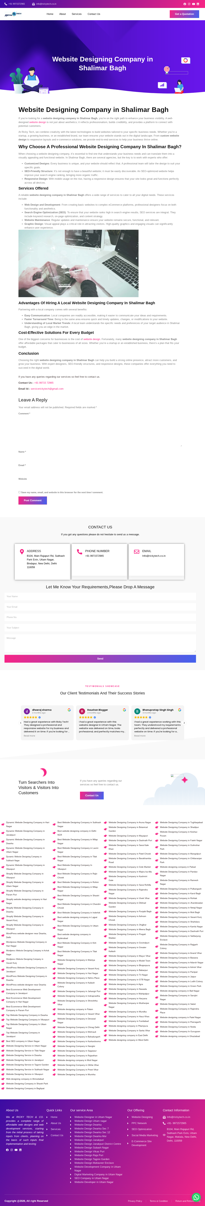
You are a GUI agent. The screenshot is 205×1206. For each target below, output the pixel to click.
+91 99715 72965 (43, 382)
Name (22, 451)
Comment (24, 413)
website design (37, 122)
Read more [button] (29, 736)
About (62, 14)
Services (77, 14)
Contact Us (94, 14)
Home (50, 14)
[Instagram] (189, 4)
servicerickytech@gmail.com (47, 388)
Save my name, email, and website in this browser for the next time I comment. (62, 492)
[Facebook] (185, 4)
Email (22, 465)
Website (22, 479)
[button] (184, 723)
